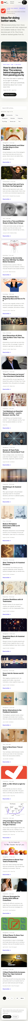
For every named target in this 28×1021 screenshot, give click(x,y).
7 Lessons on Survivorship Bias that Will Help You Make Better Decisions (13, 260)
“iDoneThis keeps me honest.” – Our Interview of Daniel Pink (14, 375)
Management (5, 118)
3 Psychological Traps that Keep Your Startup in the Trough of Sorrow (12, 823)
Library (19, 2)
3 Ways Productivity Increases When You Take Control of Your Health (14, 974)
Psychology (4, 121)
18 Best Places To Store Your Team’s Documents (13, 936)
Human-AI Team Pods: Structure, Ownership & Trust (13, 451)
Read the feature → (9, 94)
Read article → (7, 162)
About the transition (12, 2)
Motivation (12, 118)
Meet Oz (24, 2)
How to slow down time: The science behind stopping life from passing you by (13, 71)
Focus (17, 115)
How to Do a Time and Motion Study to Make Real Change (13, 222)
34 (17, 998)
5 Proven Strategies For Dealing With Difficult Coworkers (11, 898)
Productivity (20, 118)
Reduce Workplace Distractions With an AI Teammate (11, 526)
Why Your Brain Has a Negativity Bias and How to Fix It (14, 298)
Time (19, 121)
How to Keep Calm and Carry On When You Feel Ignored (13, 185)
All (2, 115)
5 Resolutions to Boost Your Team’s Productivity (13, 860)
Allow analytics (7, 1016)
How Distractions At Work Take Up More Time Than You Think (13, 337)
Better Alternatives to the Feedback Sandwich (12, 711)
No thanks (15, 1016)
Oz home (7, 2)
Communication (9, 115)
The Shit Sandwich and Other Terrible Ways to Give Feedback (13, 147)
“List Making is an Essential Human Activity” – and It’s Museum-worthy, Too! (13, 413)
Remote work (12, 121)
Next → (22, 998)
